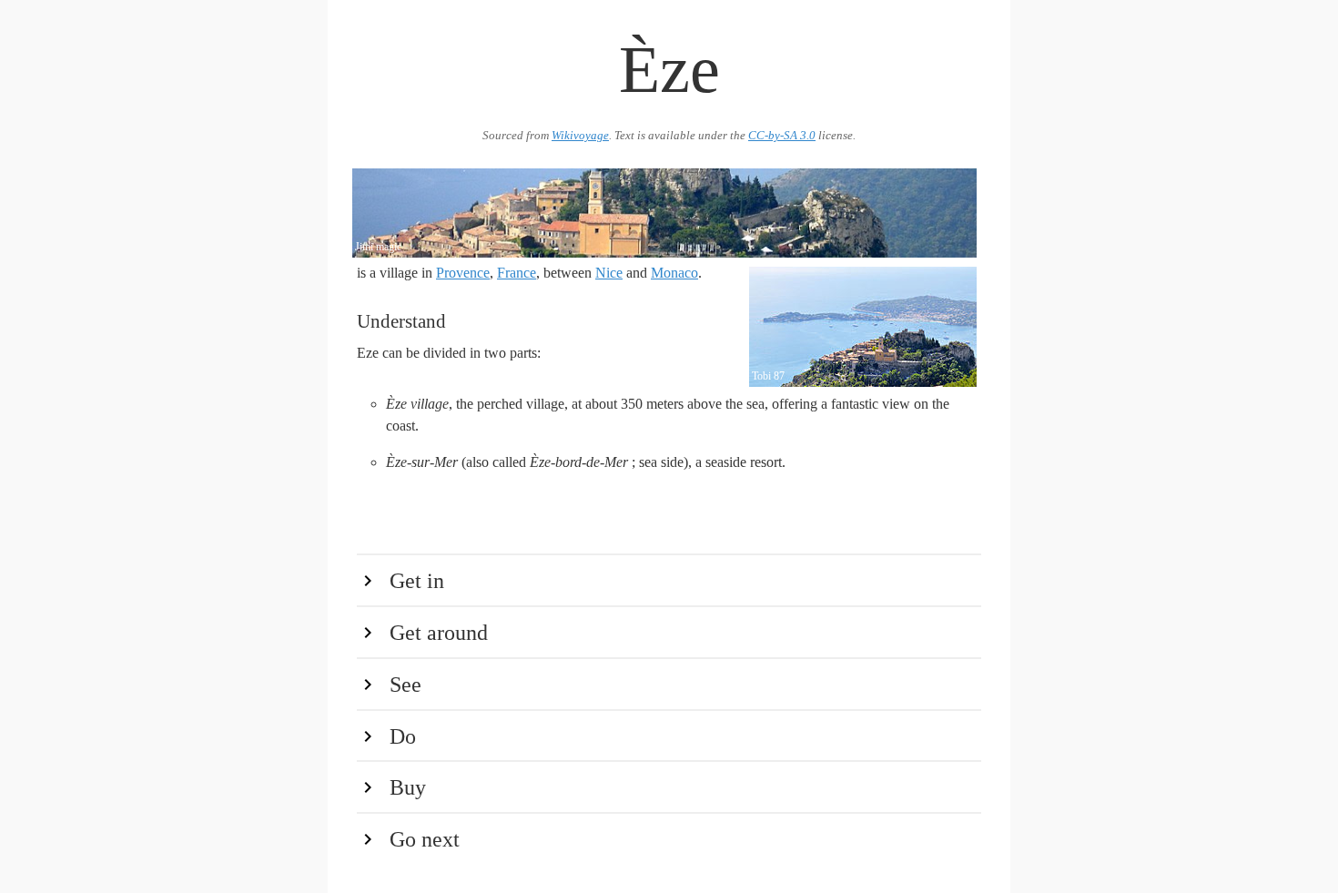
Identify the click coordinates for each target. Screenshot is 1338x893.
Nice (609, 272)
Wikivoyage (580, 135)
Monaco (674, 272)
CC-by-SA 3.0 (782, 135)
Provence (463, 272)
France (516, 272)
